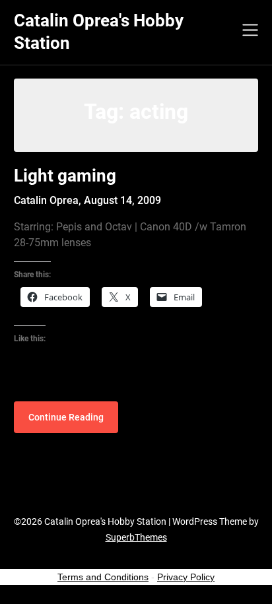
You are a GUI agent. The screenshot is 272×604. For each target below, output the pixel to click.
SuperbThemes (136, 537)
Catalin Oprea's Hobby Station (99, 32)
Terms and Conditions (103, 577)
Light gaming (65, 175)
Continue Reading (66, 417)
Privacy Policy (186, 577)
